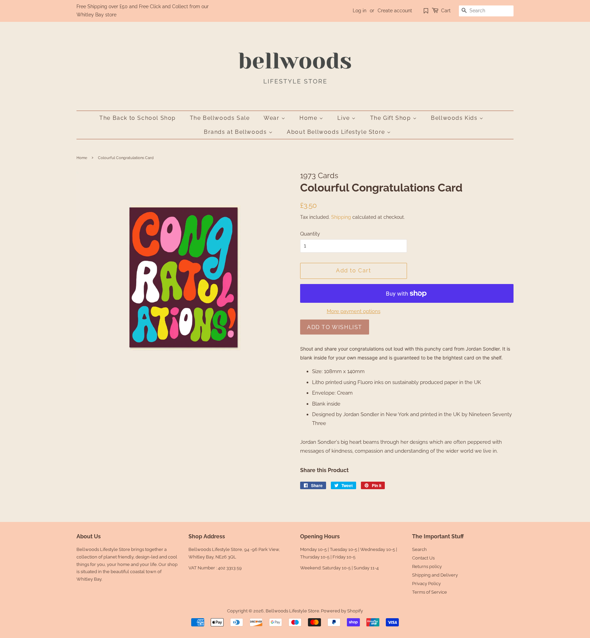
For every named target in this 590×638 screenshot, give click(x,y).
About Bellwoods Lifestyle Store (337, 132)
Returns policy (427, 566)
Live (344, 118)
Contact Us (423, 558)
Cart (446, 10)
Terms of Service (429, 592)
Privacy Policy (426, 583)
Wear (272, 118)
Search (419, 549)
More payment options (353, 311)
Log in (359, 10)
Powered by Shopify (342, 610)
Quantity (310, 234)
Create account (395, 10)
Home (309, 118)
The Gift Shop (391, 118)
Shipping (341, 217)
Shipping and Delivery (435, 575)
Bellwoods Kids (455, 118)
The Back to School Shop (137, 118)
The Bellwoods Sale (220, 118)
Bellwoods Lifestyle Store (292, 610)
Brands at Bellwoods (236, 132)
